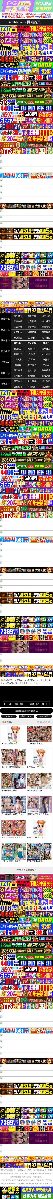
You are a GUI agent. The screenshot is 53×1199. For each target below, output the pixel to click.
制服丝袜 (32, 332)
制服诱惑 (46, 376)
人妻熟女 (18, 332)
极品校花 (18, 387)
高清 (32, 704)
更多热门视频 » (44, 722)
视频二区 (5, 329)
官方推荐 (5, 351)
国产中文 (18, 381)
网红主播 (32, 316)
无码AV (5, 362)
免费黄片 (46, 370)
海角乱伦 (32, 376)
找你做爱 (46, 338)
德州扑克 (46, 348)
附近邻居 (18, 338)
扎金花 (32, 354)
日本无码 (46, 316)
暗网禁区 (18, 376)
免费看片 (5, 384)
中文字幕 (32, 327)
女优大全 (32, 365)
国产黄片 (18, 370)
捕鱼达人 (18, 348)
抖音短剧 (18, 359)
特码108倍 (26, 716)
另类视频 (46, 332)
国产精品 (18, 316)
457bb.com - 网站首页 (25, 22)
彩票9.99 (18, 354)
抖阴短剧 (32, 387)
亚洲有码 (18, 321)
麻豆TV (32, 359)
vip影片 (9, 716)
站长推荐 (5, 340)
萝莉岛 (46, 365)
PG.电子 (44, 716)
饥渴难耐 (32, 338)
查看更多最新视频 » (26, 870)
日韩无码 (46, 387)
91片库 (18, 365)
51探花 (46, 359)
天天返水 (46, 354)
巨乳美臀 (46, 327)
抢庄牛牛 (32, 348)
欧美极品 (32, 321)
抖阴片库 (5, 373)
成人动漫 (46, 321)
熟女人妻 (32, 370)
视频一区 (5, 319)
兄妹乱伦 (32, 381)
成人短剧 (46, 381)
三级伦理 (18, 327)
